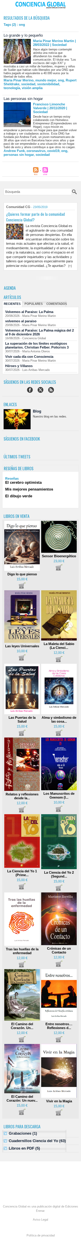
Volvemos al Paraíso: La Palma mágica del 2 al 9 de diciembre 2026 (39, 332)
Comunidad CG (18, 207)
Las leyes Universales (22, 646)
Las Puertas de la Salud (22, 719)
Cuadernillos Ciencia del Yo (33, 1141)
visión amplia (32, 88)
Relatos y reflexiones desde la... (22, 796)
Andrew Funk (14, 151)
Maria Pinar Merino (19, 80)
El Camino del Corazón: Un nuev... (22, 1098)
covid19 (53, 151)
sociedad (28, 84)
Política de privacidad (41, 1235)
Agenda (10, 288)
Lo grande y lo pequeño (23, 35)
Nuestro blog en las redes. (50, 416)
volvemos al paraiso (20, 321)
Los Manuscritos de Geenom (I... (58, 795)
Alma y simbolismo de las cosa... (59, 719)
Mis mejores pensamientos (29, 489)
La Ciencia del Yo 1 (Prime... (22, 873)
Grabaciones (20, 1133)
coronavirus (36, 151)
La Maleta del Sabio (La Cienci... (59, 646)
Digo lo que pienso (22, 574)
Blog (37, 411)
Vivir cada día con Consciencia (29, 356)
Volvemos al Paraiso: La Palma (29, 312)
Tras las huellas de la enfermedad (22, 951)
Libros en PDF (21, 1148)
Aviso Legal (40, 1219)
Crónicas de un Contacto (59, 950)
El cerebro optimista (23, 482)
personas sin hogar (19, 155)
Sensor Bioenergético (59, 556)
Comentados (56, 304)
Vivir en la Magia (59, 1101)
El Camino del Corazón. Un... (22, 1026)
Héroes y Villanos (19, 366)
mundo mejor (45, 80)
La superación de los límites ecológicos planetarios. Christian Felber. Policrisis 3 (37, 345)
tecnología (12, 88)
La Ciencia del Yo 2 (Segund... (59, 874)
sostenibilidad (48, 84)
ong (61, 80)
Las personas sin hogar (23, 99)
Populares (34, 304)
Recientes (12, 304)
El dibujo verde (18, 496)
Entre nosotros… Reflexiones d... (58, 1026)
